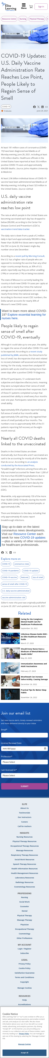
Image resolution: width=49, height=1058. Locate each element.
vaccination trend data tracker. (15, 229)
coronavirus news (21, 564)
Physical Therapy (37, 19)
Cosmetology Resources (24, 887)
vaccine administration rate (13, 597)
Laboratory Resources (24, 877)
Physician (24, 924)
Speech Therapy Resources (24, 864)
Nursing (22, 19)
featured (24, 577)
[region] (24, 1032)
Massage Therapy (24, 920)
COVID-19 (6, 106)
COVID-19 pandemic (10, 570)
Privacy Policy (25, 964)
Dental (24, 911)
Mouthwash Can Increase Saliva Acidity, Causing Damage (34, 678)
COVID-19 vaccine (9, 577)
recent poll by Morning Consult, (30, 256)
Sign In (41, 6)
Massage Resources (24, 850)
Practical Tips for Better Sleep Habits (33, 691)
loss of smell (38, 577)
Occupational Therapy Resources (24, 846)
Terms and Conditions (24, 977)
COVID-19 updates (32, 537)
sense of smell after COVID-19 (14, 584)
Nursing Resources (24, 837)
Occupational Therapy (24, 929)
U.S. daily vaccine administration (16, 591)
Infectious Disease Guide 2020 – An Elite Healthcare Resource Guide (34, 636)
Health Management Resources (24, 873)
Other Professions (24, 938)
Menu (24, 8)
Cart (31, 6)
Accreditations (24, 1004)
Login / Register (24, 949)
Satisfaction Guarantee (24, 973)
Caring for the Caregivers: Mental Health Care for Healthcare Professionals (32, 622)
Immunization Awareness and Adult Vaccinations (34, 664)
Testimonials (24, 813)
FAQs (24, 1000)
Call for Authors (24, 826)
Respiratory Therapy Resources (24, 855)
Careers (24, 822)
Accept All (24, 1053)
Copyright (24, 982)
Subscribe (24, 953)
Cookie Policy (24, 968)
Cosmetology (24, 933)
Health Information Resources (24, 868)
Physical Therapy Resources (24, 841)
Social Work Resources (24, 859)
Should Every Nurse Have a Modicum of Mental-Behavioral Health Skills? (34, 651)
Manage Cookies (24, 988)
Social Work (24, 902)
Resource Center (9, 19)
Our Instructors (24, 817)
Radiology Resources (24, 882)
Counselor (24, 906)
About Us (24, 808)
